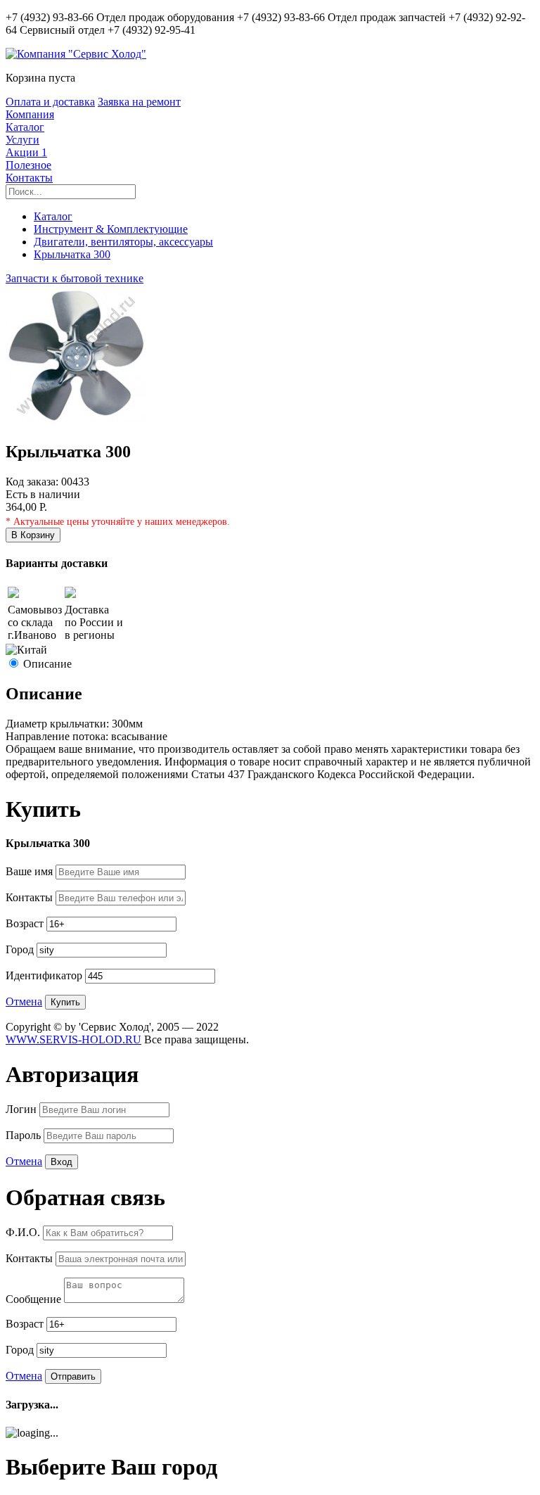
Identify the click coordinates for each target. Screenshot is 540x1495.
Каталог (25, 127)
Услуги (22, 140)
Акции (26, 152)
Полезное (28, 165)
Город (21, 949)
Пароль (25, 1135)
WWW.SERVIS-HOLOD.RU (73, 1039)
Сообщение (35, 1299)
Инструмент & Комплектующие (111, 229)
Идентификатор (45, 975)
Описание (47, 664)
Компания (30, 114)
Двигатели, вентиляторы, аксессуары (123, 242)
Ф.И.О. (24, 1232)
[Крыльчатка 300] (76, 422)
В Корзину (33, 535)
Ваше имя (31, 871)
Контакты (29, 178)
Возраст (26, 923)
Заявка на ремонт (139, 102)
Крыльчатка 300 (72, 254)
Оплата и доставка (50, 102)
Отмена (24, 1001)
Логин (22, 1109)
